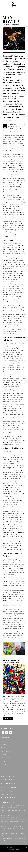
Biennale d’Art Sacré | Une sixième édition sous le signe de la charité (13, 806)
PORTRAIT (4, 744)
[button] (14, 648)
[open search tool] (25, 3)
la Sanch (18, 605)
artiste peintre (15, 112)
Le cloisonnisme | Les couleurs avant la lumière (13, 839)
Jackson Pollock (8, 431)
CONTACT (4, 768)
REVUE (3, 761)
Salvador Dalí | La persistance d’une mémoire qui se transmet (12, 822)
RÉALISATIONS (5, 758)
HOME (3, 741)
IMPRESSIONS (5, 751)
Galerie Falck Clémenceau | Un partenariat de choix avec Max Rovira (14, 817)
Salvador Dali (18, 429)
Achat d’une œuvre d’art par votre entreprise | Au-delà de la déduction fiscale (12, 828)
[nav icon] (4, 3)
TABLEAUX (4, 748)
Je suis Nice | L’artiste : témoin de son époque (12, 834)
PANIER (3, 764)
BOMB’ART (4, 754)
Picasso (5, 427)
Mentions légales (14, 849)
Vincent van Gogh (8, 429)
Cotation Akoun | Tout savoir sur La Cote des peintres (13, 811)
